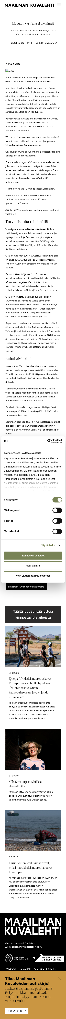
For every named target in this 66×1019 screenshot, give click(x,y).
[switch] (57, 510)
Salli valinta (33, 565)
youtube (39, 968)
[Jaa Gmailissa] (28, 56)
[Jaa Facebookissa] (38, 56)
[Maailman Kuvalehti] (33, 934)
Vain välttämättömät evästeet (33, 575)
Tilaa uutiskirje (15, 1010)
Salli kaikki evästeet (33, 555)
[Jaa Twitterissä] (17, 56)
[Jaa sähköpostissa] (49, 56)
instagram (25, 968)
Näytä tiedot (48, 545)
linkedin (51, 968)
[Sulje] (59, 979)
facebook (10, 968)
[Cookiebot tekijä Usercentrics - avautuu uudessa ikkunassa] (47, 441)
